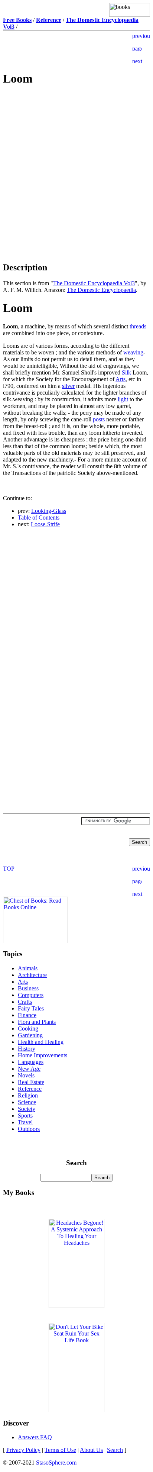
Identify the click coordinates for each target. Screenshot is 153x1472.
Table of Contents (38, 517)
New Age (29, 1069)
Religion (28, 1095)
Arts (120, 379)
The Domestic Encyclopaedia (101, 290)
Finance (27, 1015)
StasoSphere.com (56, 1462)
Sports (25, 1115)
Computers (30, 995)
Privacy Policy (23, 1450)
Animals (28, 968)
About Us (91, 1450)
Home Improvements (42, 1055)
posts (99, 419)
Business (28, 988)
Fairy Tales (31, 1008)
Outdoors (29, 1129)
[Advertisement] (76, 146)
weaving (133, 352)
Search (115, 1450)
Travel (25, 1122)
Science (27, 1102)
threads (138, 326)
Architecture (32, 975)
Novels (26, 1075)
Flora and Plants (37, 1022)
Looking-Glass (48, 511)
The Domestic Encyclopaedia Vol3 (94, 283)
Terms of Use (60, 1450)
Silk (126, 372)
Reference (30, 1089)
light (123, 399)
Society (26, 1109)
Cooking (28, 1028)
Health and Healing (41, 1042)
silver (68, 386)
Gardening (30, 1035)
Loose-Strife (45, 524)
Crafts (25, 1002)
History (26, 1048)
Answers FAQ (35, 1437)
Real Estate (31, 1082)
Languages (30, 1062)
